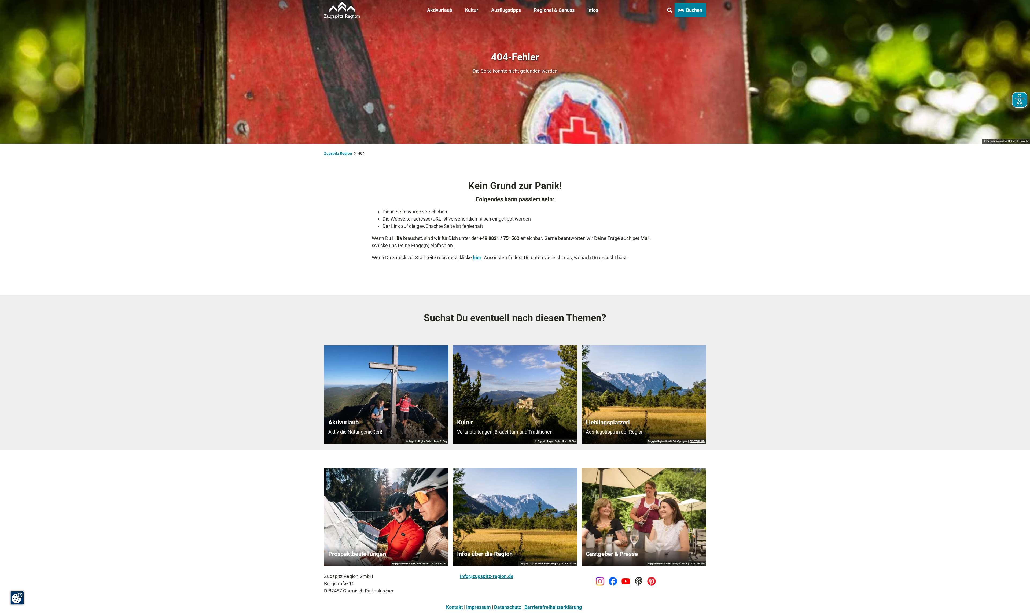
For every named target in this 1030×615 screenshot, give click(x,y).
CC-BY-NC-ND (697, 441)
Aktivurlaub (439, 10)
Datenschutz (507, 607)
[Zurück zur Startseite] (342, 10)
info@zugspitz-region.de (486, 576)
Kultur (471, 10)
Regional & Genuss (554, 10)
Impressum (478, 607)
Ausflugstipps (506, 10)
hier (477, 257)
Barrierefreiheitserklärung (553, 607)
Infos (592, 10)
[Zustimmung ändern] (17, 597)
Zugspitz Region (338, 153)
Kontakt (454, 607)
